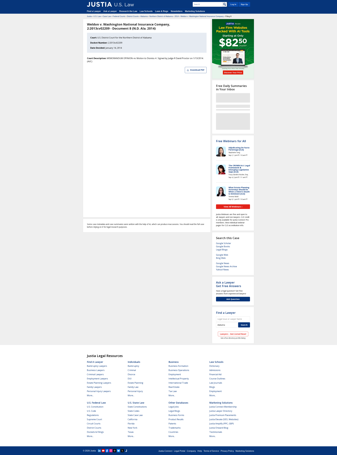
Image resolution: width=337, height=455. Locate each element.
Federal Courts (119, 16)
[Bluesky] (118, 450)
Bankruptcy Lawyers (97, 366)
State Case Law (135, 415)
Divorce (131, 374)
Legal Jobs (173, 406)
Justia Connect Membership (223, 406)
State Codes (133, 411)
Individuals (134, 361)
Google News (222, 263)
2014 (177, 16)
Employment (174, 374)
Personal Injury (135, 391)
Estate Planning (135, 382)
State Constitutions (137, 406)
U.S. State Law (136, 402)
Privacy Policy (227, 451)
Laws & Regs (161, 11)
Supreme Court (94, 419)
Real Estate (173, 387)
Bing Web (221, 258)
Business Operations (178, 370)
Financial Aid (215, 374)
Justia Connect (165, 451)
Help (199, 451)
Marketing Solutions (195, 11)
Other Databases (178, 402)
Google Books (223, 246)
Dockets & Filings (95, 432)
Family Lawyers (94, 387)
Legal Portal (179, 451)
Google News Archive (226, 266)
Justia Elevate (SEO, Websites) (223, 419)
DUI (130, 378)
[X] (122, 450)
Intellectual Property (178, 378)
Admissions (214, 370)
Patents (172, 423)
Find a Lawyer (94, 11)
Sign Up (244, 4)
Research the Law (128, 11)
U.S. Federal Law (96, 402)
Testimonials (215, 432)
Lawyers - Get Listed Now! (233, 334)
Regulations (93, 415)
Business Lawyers (96, 370)
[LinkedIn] (99, 450)
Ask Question (233, 299)
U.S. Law (97, 16)
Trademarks (174, 427)
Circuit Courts (93, 423)
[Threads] (114, 450)
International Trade (178, 382)
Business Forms (176, 415)
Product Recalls (176, 419)
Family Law (133, 387)
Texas (131, 432)
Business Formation (178, 366)
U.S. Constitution (95, 406)
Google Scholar (223, 243)
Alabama (144, 16)
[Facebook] (107, 450)
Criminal (132, 370)
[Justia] (99, 4)
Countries (173, 432)
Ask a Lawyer (110, 11)
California (132, 419)
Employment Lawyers (97, 378)
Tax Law (172, 391)
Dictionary (214, 366)
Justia (89, 16)
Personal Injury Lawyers (99, 391)
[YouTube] (103, 450)
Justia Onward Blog (218, 427)
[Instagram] (110, 450)
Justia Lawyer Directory (220, 411)
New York (132, 427)
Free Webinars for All (231, 141)
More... (90, 395)
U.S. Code (91, 411)
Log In (233, 4)
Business (173, 361)
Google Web (222, 254)
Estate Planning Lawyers (99, 382)
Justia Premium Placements (222, 415)
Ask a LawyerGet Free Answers (228, 284)
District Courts (133, 16)
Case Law (107, 16)
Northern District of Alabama (161, 16)
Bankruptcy (133, 366)
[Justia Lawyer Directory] (126, 450)
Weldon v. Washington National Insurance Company (202, 16)
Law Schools (146, 11)
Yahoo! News (222, 269)
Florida (131, 423)
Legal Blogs (222, 249)
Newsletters (176, 11)
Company (191, 451)
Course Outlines (217, 378)
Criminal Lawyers (95, 374)
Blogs (212, 387)
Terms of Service (211, 451)
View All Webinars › (233, 206)
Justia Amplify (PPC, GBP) (221, 423)
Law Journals (215, 382)
